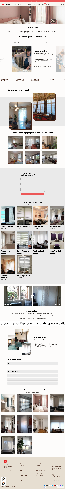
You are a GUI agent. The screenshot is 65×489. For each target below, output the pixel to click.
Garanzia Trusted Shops (39, 475)
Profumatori (21, 468)
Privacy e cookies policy (39, 466)
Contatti (37, 461)
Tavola (21, 470)
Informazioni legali (38, 465)
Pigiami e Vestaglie (22, 476)
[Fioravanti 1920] (6, 4)
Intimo (21, 471)
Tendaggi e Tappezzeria (23, 475)
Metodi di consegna (39, 471)
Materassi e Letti (22, 463)
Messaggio (22, 186)
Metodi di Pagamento (39, 473)
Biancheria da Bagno (23, 466)
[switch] (3, 484)
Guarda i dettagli (3, 228)
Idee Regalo (21, 480)
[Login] (62, 4)
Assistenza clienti (38, 463)
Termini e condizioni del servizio (40, 470)
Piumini (21, 461)
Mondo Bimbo (22, 478)
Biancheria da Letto (22, 465)
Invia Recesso (38, 476)
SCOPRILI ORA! (42, 1)
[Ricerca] (60, 4)
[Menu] (5, 477)
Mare (20, 473)
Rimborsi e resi (38, 468)
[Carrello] (63, 4)
